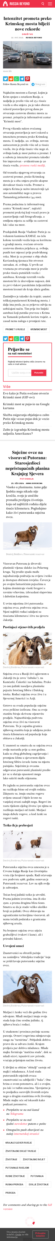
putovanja (37, 1176)
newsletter (20, 1123)
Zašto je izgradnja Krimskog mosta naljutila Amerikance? (26, 431)
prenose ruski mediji (32, 165)
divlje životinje (39, 1184)
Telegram (40, 84)
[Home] (5, 3)
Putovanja (27, 479)
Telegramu (16, 1113)
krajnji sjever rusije (19, 1142)
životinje (11, 1159)
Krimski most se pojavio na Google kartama (26, 406)
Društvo (27, 34)
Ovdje (18, 1234)
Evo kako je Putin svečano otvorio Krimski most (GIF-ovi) (26, 395)
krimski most (39, 329)
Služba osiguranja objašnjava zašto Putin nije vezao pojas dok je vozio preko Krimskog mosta (26, 419)
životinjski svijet (34, 1159)
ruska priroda (14, 1184)
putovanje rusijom (17, 1167)
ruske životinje (15, 1176)
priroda (10, 1193)
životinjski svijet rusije (21, 1151)
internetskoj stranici (26, 1133)
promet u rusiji (15, 329)
